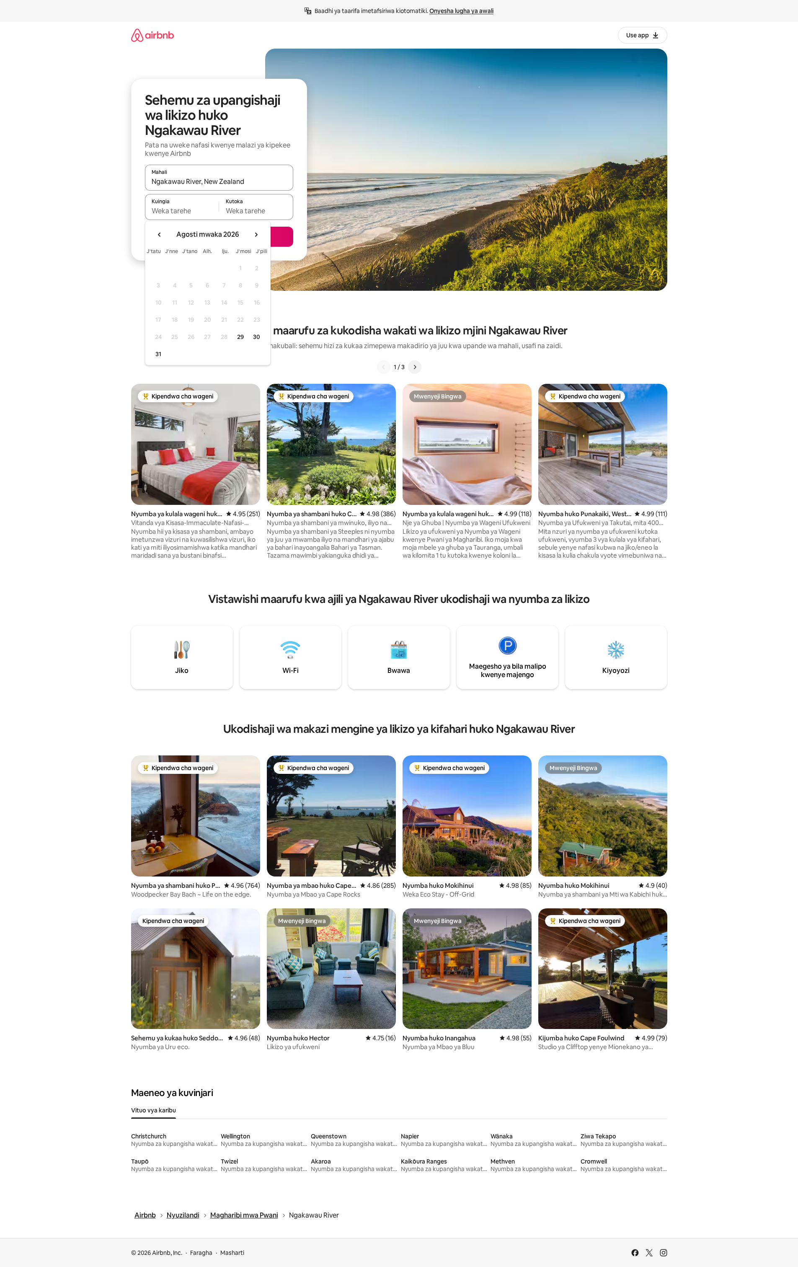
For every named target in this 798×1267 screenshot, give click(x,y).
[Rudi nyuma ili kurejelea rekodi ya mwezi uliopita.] (159, 234)
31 (158, 354)
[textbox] (182, 211)
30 (256, 337)
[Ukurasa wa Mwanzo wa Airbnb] (152, 35)
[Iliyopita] (383, 367)
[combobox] (219, 181)
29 (240, 337)
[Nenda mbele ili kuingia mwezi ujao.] (255, 234)
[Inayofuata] (414, 367)
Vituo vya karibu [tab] (153, 1110)
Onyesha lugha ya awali (461, 11)
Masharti (232, 1253)
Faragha (201, 1253)
